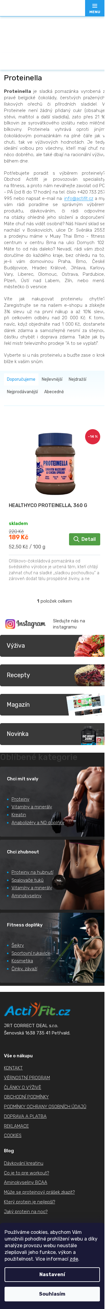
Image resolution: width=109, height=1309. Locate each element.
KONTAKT (13, 1068)
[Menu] (94, 8)
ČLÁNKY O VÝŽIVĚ (22, 1087)
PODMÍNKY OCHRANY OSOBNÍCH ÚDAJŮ (45, 1106)
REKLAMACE (16, 1126)
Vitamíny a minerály (32, 807)
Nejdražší (77, 379)
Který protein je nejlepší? (29, 1202)
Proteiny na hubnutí (32, 872)
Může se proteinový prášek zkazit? (39, 1192)
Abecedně (54, 391)
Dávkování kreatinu (23, 1163)
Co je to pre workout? (26, 1173)
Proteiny (20, 799)
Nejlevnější (52, 379)
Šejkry (18, 945)
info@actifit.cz (78, 198)
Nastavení (52, 1274)
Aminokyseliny (26, 895)
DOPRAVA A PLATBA (25, 1116)
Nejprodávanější (22, 391)
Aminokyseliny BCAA (25, 1182)
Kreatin (19, 814)
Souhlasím (52, 1294)
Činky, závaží (24, 968)
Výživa (16, 645)
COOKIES (12, 1135)
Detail (88, 539)
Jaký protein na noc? (26, 1211)
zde (74, 1259)
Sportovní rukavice (31, 953)
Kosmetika (22, 961)
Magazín (18, 704)
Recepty (18, 675)
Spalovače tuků (28, 880)
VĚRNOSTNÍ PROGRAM (27, 1077)
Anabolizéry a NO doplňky (38, 822)
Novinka (17, 733)
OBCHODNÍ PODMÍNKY (26, 1097)
